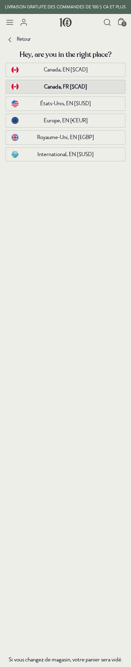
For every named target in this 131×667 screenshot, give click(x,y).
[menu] (10, 22)
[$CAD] (66, 69)
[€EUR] (66, 120)
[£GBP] (65, 137)
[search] (107, 22)
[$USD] (65, 103)
